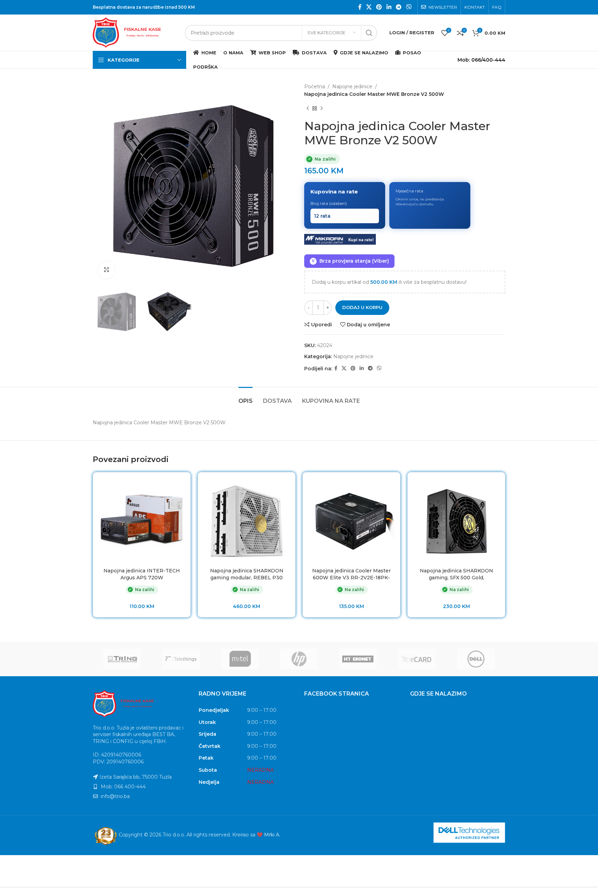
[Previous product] (307, 108)
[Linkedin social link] (388, 7)
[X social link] (369, 7)
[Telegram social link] (398, 7)
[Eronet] (357, 659)
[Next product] (321, 108)
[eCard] (416, 659)
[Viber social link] (409, 7)
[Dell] (475, 659)
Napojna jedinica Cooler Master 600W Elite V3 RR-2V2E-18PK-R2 (351, 577)
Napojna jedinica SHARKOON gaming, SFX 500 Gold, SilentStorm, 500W (456, 577)
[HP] (299, 659)
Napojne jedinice (352, 86)
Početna (314, 86)
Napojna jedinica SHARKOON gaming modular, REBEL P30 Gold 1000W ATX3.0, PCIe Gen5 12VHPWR (246, 581)
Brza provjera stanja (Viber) (350, 261)
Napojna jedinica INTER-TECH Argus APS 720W (141, 574)
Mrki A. (272, 835)
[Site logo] (135, 32)
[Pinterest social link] (379, 7)
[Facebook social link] (360, 7)
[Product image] (141, 521)
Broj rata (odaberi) (328, 203)
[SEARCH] (369, 33)
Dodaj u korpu (362, 307)
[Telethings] (181, 659)
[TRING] (122, 659)
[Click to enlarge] (106, 270)
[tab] (245, 397)
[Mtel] (240, 659)
